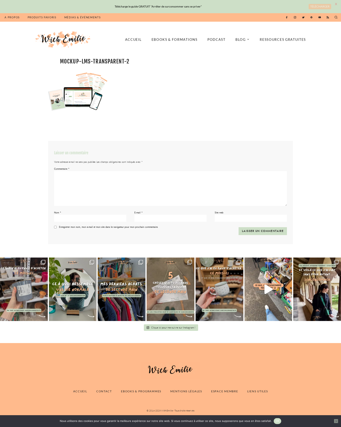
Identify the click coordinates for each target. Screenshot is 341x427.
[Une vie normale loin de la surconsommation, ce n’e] (73, 289)
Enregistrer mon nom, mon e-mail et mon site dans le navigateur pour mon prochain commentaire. (108, 227)
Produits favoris (42, 17)
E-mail (138, 212)
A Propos (12, 17)
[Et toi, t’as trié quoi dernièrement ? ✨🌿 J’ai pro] (268, 289)
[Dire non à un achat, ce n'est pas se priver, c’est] (24, 289)
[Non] (336, 421)
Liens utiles (257, 391)
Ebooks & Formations (175, 39)
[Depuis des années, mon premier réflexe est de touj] (121, 289)
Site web (219, 212)
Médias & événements (82, 17)
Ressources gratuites (283, 39)
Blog (240, 39)
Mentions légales (186, 391)
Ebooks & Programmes (141, 391)
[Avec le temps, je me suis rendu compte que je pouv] (170, 289)
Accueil (133, 39)
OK (277, 420)
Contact (104, 391)
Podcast (216, 39)
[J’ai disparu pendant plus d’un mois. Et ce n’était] (317, 289)
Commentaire (61, 169)
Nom (57, 212)
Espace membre (224, 391)
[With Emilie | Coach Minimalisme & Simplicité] (63, 39)
